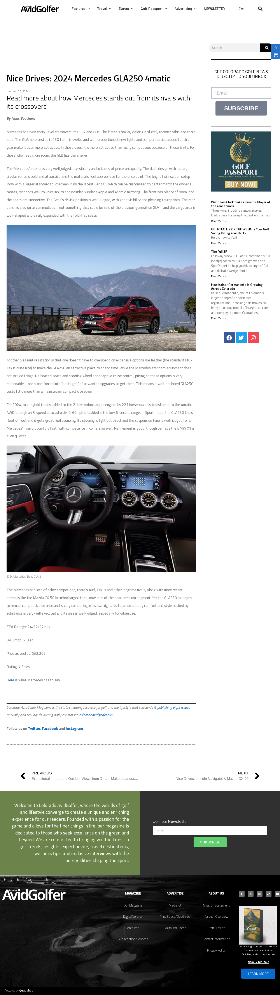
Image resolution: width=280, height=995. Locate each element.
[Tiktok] (268, 894)
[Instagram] (253, 337)
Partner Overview (216, 916)
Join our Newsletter (170, 821)
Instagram (74, 728)
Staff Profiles (216, 927)
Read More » (218, 221)
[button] (260, 8)
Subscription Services (133, 938)
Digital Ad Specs (175, 927)
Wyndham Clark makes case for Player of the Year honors (240, 204)
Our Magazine (133, 905)
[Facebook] (229, 337)
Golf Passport (152, 9)
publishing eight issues (173, 707)
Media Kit (175, 905)
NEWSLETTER (214, 9)
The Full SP (219, 251)
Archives (133, 927)
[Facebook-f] (242, 894)
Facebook (50, 728)
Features (78, 9)
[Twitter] (241, 337)
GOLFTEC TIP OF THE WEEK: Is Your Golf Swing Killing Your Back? (240, 231)
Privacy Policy (216, 950)
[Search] (266, 47)
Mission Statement (216, 905)
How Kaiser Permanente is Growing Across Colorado (237, 286)
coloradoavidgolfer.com (96, 715)
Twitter (34, 728)
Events (124, 9)
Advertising (183, 9)
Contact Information (216, 938)
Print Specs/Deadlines (175, 916)
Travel (102, 9)
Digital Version (133, 916)
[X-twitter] (251, 894)
